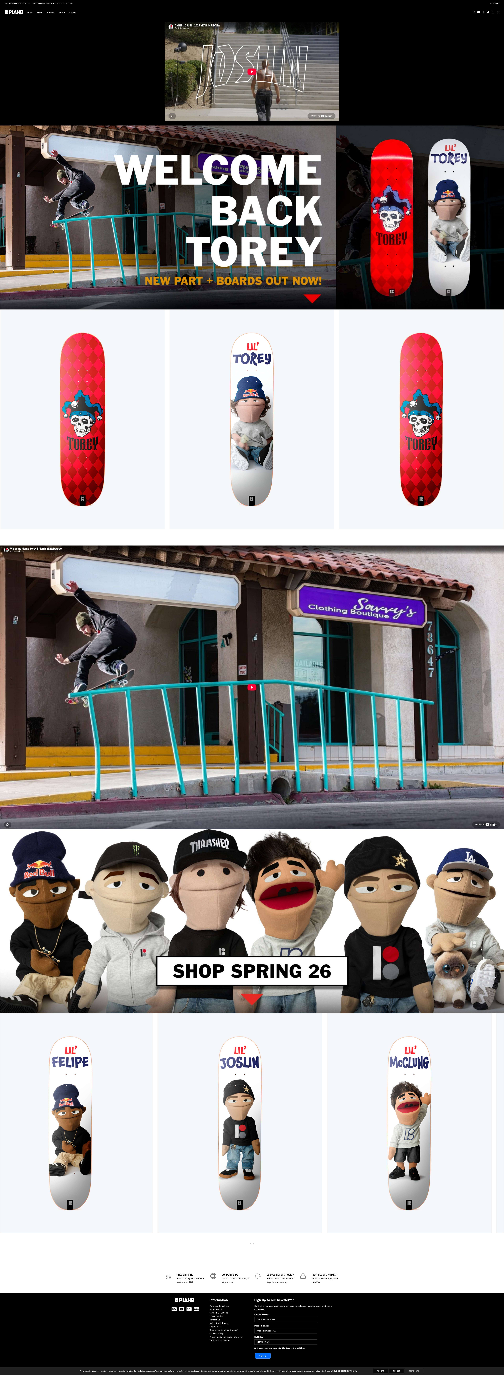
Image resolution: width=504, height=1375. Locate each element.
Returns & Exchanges (219, 1340)
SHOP (29, 12)
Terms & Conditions (218, 1313)
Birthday (258, 1337)
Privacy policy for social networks (225, 1337)
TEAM (39, 12)
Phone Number (261, 1326)
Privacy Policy (216, 1316)
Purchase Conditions (219, 1306)
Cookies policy (216, 1333)
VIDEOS (50, 12)
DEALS (72, 12)
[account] (497, 12)
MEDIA (62, 12)
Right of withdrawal (218, 1323)
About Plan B (215, 1309)
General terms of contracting (223, 1330)
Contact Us (214, 1320)
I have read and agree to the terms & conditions (281, 1348)
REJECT (396, 1371)
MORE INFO (414, 1371)
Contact (496, 3)
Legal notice (215, 1326)
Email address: (261, 1314)
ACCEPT (380, 1371)
